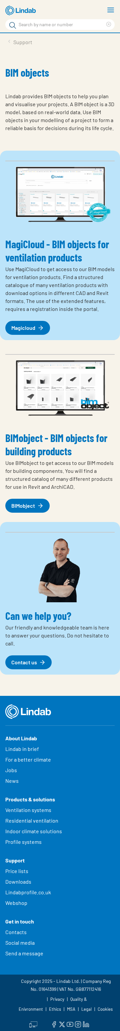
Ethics (55, 1009)
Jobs (11, 770)
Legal (86, 1009)
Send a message (24, 953)
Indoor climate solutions (33, 831)
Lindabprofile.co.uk (28, 892)
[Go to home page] (21, 10)
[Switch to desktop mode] (33, 1023)
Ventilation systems (28, 810)
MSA (71, 1009)
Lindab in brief (22, 749)
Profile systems (23, 842)
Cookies (105, 1009)
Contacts (16, 932)
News (12, 780)
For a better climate (28, 759)
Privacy (57, 999)
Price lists (16, 871)
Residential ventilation (31, 820)
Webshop (16, 903)
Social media (20, 942)
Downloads (18, 881)
